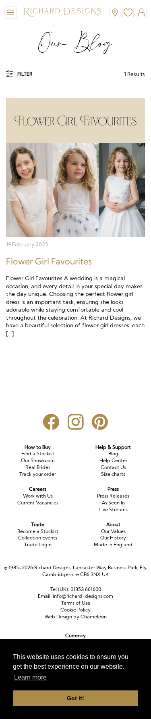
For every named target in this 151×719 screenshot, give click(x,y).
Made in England (113, 544)
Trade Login (38, 544)
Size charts (113, 474)
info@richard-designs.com (83, 596)
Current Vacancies (37, 503)
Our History (113, 538)
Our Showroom (38, 460)
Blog (113, 453)
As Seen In (113, 503)
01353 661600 (85, 589)
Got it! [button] (75, 698)
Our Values (113, 531)
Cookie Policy (75, 610)
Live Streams (113, 509)
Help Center (113, 460)
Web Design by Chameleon (75, 617)
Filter (25, 74)
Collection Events (37, 538)
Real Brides (37, 467)
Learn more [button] (30, 677)
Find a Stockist (37, 453)
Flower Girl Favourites (49, 261)
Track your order (37, 474)
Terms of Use (75, 603)
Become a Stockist (37, 531)
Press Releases (113, 496)
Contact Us (113, 467)
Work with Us (38, 496)
